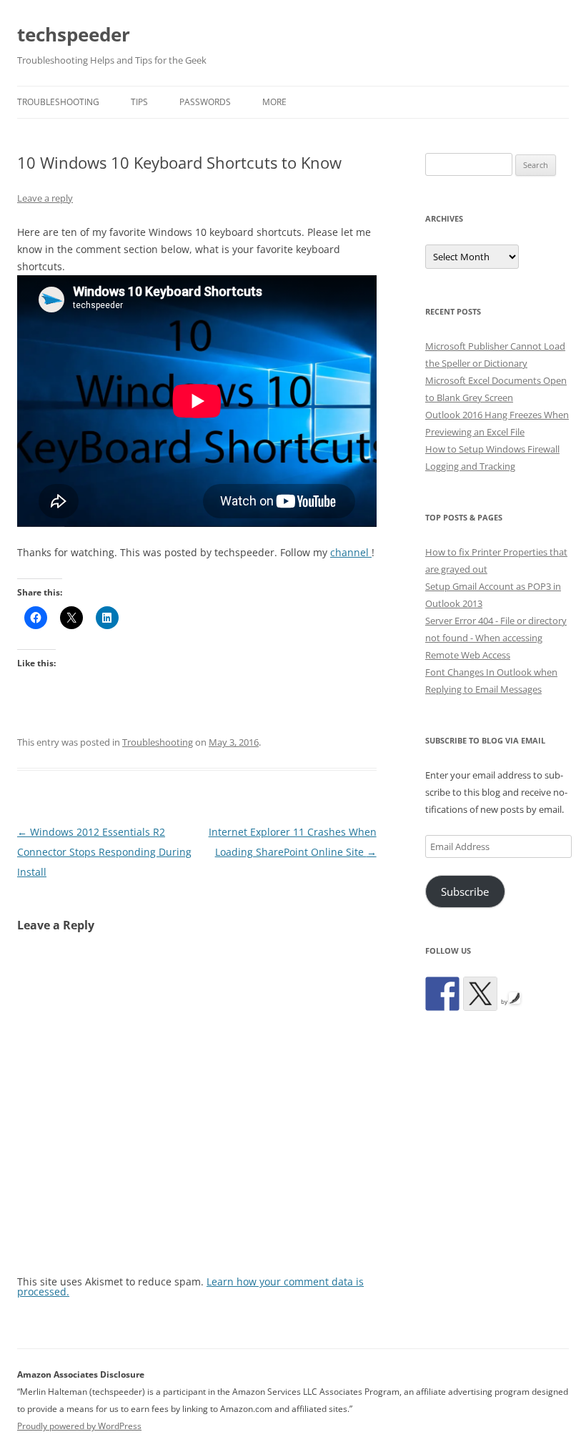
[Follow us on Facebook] (442, 994)
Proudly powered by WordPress (79, 1426)
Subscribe (465, 891)
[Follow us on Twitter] (480, 994)
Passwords (205, 102)
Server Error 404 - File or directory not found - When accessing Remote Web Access (496, 637)
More (274, 102)
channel (351, 552)
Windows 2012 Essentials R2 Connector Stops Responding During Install (104, 852)
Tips (139, 102)
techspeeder (73, 34)
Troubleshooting (58, 102)
